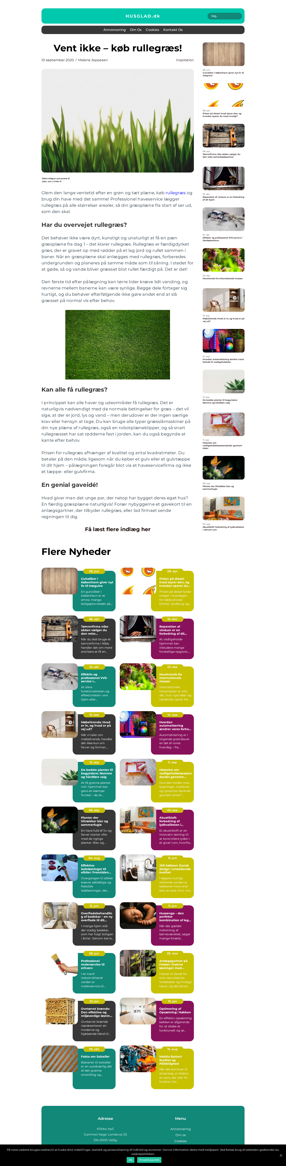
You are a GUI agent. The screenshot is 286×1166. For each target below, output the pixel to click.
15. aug (172, 1049)
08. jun (94, 953)
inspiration (185, 60)
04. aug (94, 858)
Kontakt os (173, 30)
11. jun (172, 906)
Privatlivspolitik (149, 1159)
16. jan (172, 1001)
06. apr (94, 619)
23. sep (172, 667)
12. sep (94, 762)
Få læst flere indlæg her (118, 529)
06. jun (94, 571)
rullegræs (176, 192)
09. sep (94, 810)
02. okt (94, 1049)
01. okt (94, 667)
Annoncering (114, 30)
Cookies (152, 30)
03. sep (172, 810)
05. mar (172, 953)
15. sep (94, 715)
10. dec (172, 619)
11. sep (172, 762)
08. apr (172, 571)
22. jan (94, 1001)
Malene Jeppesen (93, 60)
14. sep (172, 715)
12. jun (172, 858)
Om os (136, 30)
